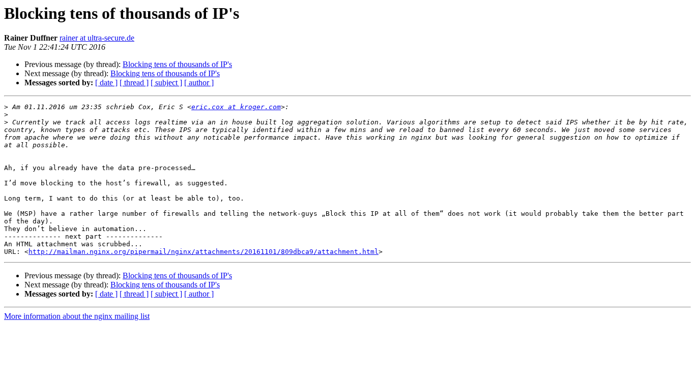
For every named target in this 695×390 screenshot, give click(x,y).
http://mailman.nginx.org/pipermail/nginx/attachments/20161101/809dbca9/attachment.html (203, 251)
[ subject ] (166, 82)
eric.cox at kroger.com (236, 107)
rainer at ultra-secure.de (97, 38)
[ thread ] (134, 82)
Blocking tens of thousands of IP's (177, 64)
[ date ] (106, 82)
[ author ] (199, 82)
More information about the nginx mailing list (77, 316)
